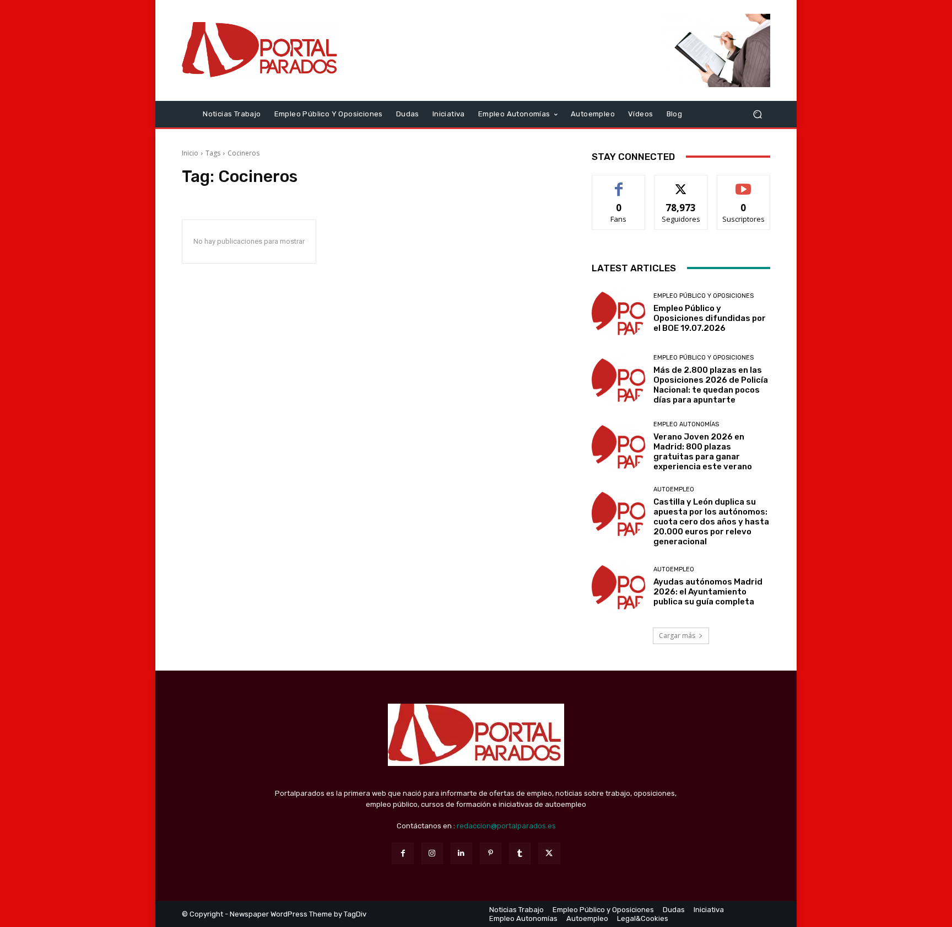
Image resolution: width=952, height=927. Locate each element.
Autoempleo (673, 489)
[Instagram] (432, 853)
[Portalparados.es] (261, 50)
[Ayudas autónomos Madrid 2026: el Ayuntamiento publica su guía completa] (618, 586)
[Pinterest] (490, 853)
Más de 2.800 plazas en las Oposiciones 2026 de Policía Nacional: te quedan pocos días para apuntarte (710, 385)
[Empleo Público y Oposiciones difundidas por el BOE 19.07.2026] (618, 313)
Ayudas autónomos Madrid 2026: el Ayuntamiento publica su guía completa (707, 592)
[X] (549, 853)
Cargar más (677, 635)
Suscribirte (743, 183)
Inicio (190, 153)
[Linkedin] (461, 853)
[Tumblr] (520, 853)
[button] (757, 114)
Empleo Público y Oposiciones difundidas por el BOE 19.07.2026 (709, 318)
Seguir (681, 183)
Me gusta (619, 183)
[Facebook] (402, 853)
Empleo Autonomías (686, 424)
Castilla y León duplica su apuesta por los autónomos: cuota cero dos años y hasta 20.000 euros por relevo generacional (711, 521)
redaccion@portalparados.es (506, 826)
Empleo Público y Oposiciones (703, 296)
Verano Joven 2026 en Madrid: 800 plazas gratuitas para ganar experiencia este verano (702, 451)
